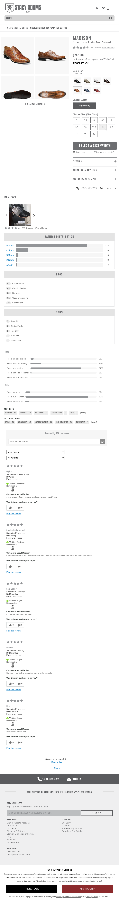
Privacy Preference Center (19, 854)
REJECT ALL (32, 888)
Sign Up (96, 813)
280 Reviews (95, 48)
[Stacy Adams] (12, 489)
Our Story (66, 823)
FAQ (9, 837)
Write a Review (108, 48)
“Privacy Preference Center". (68, 897)
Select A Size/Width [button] (95, 146)
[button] (34, 104)
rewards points (105, 152)
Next (57, 768)
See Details (86, 792)
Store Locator (13, 842)
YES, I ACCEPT (87, 888)
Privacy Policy (13, 852)
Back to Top (56, 762)
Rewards (66, 826)
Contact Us (12, 826)
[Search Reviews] (102, 441)
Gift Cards (11, 828)
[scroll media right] (33, 215)
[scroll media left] (6, 215)
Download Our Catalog (72, 831)
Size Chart (11, 839)
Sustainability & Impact (72, 828)
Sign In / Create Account (18, 823)
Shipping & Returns (16, 831)
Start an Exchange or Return (20, 834)
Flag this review (13, 513)
